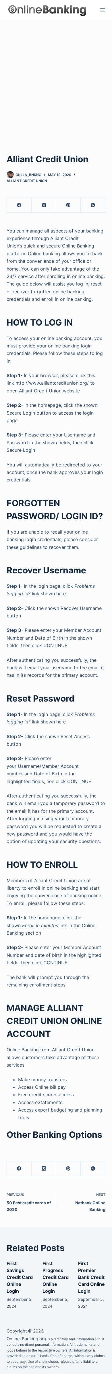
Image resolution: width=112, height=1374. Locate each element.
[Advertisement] (56, 79)
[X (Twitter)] (44, 205)
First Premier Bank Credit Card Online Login (91, 1277)
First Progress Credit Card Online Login (56, 1277)
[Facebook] (19, 205)
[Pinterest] (68, 205)
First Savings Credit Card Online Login (20, 1277)
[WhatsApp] (93, 205)
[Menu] (102, 10)
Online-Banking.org (26, 1338)
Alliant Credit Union (27, 181)
